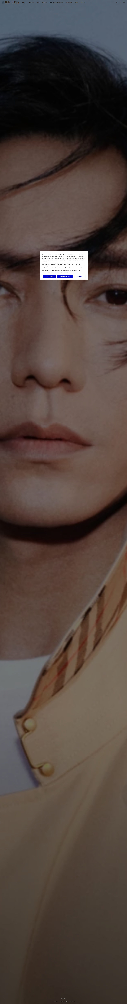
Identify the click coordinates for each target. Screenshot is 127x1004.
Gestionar (79, 276)
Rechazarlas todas (65, 276)
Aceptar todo (49, 276)
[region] (64, 265)
